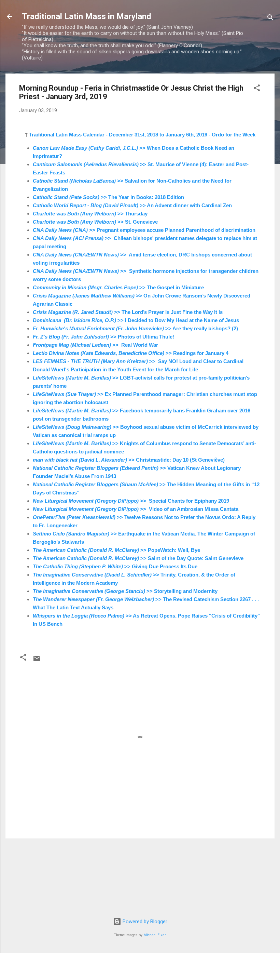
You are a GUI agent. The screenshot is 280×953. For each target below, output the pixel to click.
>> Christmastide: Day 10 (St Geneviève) (129, 460)
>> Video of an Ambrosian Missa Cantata (135, 509)
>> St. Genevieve (95, 222)
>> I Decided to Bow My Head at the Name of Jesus (136, 320)
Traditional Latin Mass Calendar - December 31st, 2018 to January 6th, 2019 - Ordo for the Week (142, 134)
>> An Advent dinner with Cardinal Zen (132, 205)
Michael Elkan (155, 935)
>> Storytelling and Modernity (125, 591)
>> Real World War (95, 345)
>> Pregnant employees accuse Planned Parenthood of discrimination (144, 230)
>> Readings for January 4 (130, 353)
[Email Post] (37, 661)
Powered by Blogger (144, 921)
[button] (257, 89)
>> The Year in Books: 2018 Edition (108, 197)
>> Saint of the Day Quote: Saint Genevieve (138, 558)
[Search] (270, 18)
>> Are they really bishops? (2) (135, 328)
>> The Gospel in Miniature (118, 287)
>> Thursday (90, 213)
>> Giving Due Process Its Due (115, 566)
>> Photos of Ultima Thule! (103, 337)
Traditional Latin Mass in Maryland (86, 16)
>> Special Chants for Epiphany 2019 (131, 501)
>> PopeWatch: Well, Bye (116, 550)
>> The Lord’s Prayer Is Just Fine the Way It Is (128, 312)
